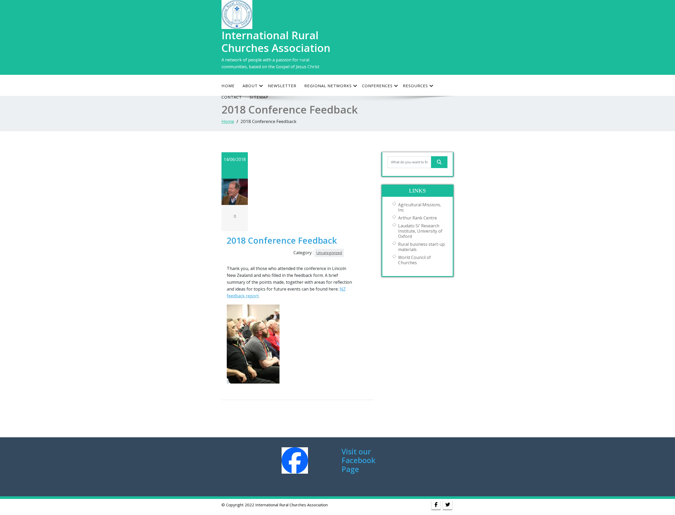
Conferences (377, 85)
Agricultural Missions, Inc (419, 207)
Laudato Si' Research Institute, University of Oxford (420, 231)
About (250, 85)
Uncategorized (329, 252)
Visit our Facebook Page (358, 460)
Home (228, 85)
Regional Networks (328, 85)
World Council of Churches (414, 260)
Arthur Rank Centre (417, 217)
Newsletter (282, 85)
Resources (415, 85)
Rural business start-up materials (421, 247)
